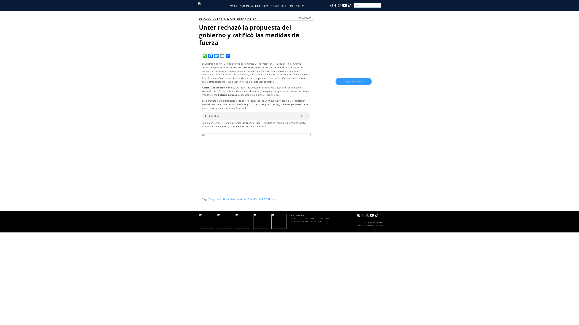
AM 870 (233, 6)
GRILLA (321, 221)
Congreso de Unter (219, 199)
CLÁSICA (275, 6)
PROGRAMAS (246, 6)
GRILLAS (300, 6)
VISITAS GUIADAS (309, 221)
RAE (291, 6)
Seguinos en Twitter (354, 81)
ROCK (284, 6)
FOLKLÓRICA (261, 6)
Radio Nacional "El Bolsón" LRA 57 (249, 199)
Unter (271, 199)
